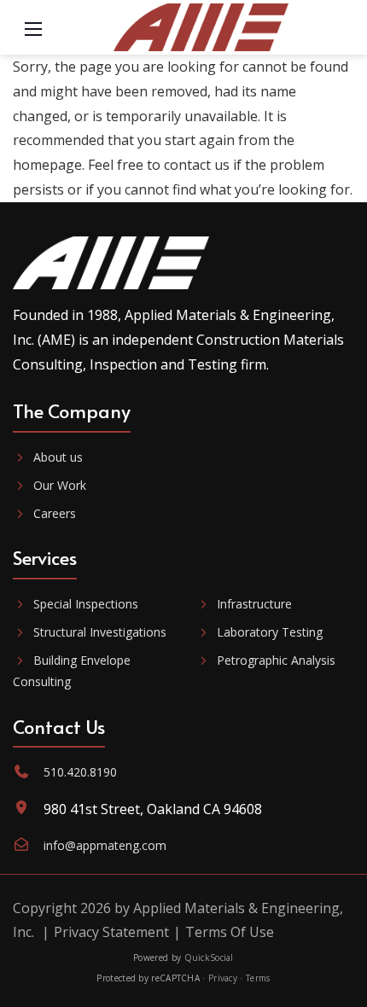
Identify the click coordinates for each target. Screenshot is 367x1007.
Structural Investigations (99, 632)
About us (58, 457)
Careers (54, 513)
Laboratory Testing (270, 632)
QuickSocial (209, 957)
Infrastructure (254, 604)
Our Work (59, 485)
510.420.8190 (80, 772)
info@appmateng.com (105, 845)
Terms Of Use (229, 932)
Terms (258, 978)
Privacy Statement (111, 932)
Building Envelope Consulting (72, 671)
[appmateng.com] (201, 25)
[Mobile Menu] (33, 27)
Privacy (222, 978)
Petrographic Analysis (276, 660)
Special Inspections (85, 604)
